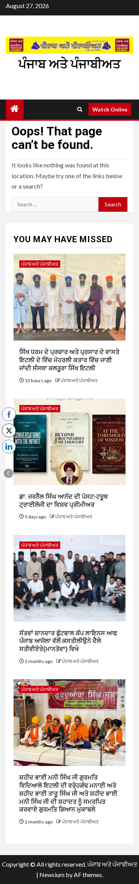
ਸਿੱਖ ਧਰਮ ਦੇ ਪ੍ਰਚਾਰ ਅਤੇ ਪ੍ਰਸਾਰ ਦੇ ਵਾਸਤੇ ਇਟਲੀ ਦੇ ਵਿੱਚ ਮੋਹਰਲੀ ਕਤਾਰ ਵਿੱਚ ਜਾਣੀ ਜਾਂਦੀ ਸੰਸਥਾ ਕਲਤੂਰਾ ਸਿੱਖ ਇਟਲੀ (69, 360)
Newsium (51, 874)
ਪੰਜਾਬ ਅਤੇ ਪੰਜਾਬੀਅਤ (69, 64)
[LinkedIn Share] (9, 447)
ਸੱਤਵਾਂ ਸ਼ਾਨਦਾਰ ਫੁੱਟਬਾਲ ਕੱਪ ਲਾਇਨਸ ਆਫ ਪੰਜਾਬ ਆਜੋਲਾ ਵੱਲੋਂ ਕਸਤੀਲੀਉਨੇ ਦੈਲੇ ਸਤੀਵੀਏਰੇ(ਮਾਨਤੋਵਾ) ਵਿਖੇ (68, 641)
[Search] (80, 109)
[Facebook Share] (9, 414)
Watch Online (109, 109)
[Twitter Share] (9, 430)
